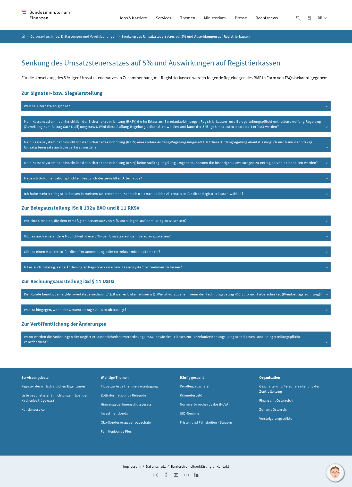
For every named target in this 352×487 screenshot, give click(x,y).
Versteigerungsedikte (275, 418)
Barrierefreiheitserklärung (191, 466)
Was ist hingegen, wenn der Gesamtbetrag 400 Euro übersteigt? (75, 309)
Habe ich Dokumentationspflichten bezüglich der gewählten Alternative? (83, 178)
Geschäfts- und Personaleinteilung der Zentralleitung (289, 389)
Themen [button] (187, 18)
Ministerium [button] (215, 18)
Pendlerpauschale (194, 386)
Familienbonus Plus (116, 431)
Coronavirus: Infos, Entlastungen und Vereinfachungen (73, 36)
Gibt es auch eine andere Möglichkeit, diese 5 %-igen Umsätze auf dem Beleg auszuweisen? (97, 236)
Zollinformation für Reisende (123, 395)
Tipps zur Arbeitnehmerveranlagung (129, 386)
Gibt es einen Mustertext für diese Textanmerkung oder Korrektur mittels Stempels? (92, 251)
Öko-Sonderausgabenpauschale (126, 422)
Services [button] (163, 18)
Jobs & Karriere (133, 18)
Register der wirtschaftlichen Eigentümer (53, 386)
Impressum (132, 466)
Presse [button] (241, 18)
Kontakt (222, 466)
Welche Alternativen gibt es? (47, 106)
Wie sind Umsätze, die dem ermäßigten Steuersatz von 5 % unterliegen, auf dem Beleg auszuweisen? (105, 220)
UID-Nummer (190, 413)
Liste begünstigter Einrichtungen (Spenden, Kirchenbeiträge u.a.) (55, 398)
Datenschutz (156, 466)
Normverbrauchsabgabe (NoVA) (205, 404)
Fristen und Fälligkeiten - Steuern (206, 422)
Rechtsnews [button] (267, 18)
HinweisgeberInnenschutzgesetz (126, 404)
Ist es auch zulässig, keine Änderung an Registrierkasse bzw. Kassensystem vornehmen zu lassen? (103, 267)
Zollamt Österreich (274, 409)
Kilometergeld (191, 395)
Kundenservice (33, 409)
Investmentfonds (114, 413)
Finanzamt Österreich (276, 400)
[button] (335, 473)
